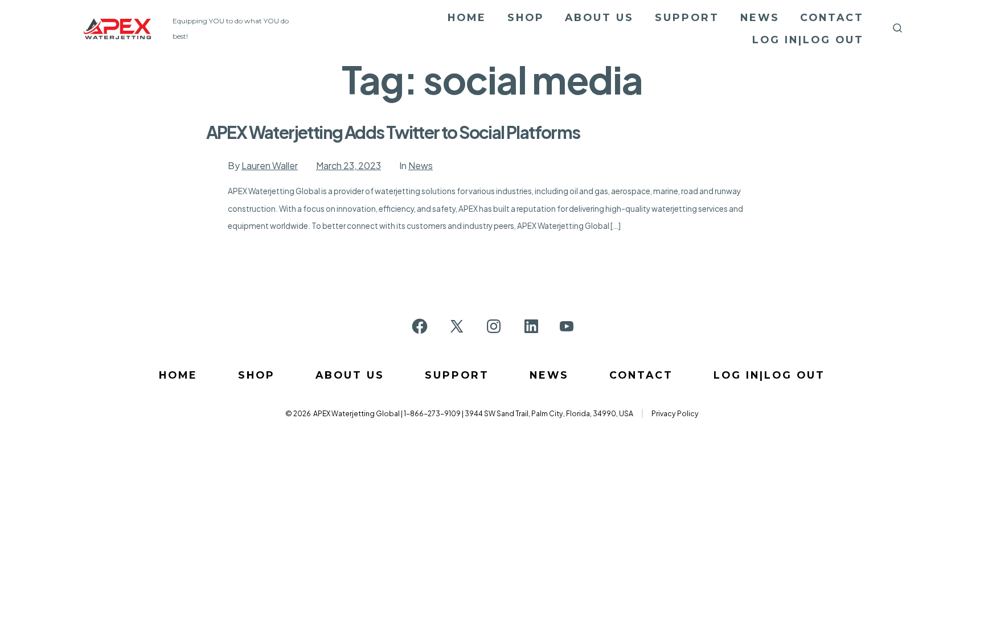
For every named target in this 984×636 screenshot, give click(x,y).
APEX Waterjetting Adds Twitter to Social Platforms (393, 132)
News (760, 17)
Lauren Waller (269, 165)
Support (687, 17)
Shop (525, 17)
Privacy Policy (675, 413)
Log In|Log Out (808, 40)
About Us (599, 17)
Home (467, 17)
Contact (832, 17)
